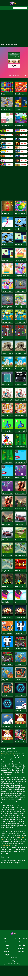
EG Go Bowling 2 (20, 571)
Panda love (18, 633)
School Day (18, 307)
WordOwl (18, 680)
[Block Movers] (21, 122)
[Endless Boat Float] (20, 459)
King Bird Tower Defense (9, 571)
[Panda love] (20, 630)
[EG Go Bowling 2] (20, 568)
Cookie (21, 942)
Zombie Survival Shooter (9, 509)
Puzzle (7, 945)
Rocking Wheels (7, 617)
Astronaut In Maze (21, 478)
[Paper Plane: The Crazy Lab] (7, 630)
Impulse (17, 229)
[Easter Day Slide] (7, 366)
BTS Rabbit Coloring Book (10, 446)
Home (2, 45)
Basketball (9, 156)
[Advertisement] (14, 25)
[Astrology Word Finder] (20, 288)
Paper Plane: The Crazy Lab (10, 633)
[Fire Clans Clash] (7, 428)
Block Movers (19, 125)
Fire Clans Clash (7, 431)
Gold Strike (18, 109)
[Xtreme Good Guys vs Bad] (20, 506)
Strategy (23, 164)
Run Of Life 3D (6, 229)
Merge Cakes (19, 260)
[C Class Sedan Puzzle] (20, 522)
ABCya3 (7, 954)
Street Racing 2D (20, 384)
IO (21, 147)
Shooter (8, 143)
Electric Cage (6, 384)
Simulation (24, 160)
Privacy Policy (21, 945)
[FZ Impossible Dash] (20, 444)
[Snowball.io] (7, 599)
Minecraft (23, 135)
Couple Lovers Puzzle (8, 400)
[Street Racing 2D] (20, 382)
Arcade (23, 130)
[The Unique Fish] (7, 320)
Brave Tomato (19, 94)
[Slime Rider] (20, 242)
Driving (8, 139)
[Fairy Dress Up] (7, 413)
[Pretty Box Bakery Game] (20, 273)
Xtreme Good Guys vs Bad (10, 524)
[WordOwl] (20, 677)
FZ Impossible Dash (21, 446)
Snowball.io (5, 602)
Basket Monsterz (20, 648)
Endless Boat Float (21, 462)
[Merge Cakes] (20, 257)
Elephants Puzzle (7, 353)
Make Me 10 (5, 125)
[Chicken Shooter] (20, 537)
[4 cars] (7, 335)
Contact (21, 951)
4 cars (4, 338)
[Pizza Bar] (20, 724)
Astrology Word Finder (9, 307)
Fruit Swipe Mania (20, 213)
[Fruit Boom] (7, 211)
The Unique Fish (7, 322)
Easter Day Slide (7, 369)
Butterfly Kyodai (6, 109)
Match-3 (8, 164)
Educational (9, 135)
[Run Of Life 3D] (7, 226)
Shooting (23, 143)
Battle (22, 151)
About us (21, 948)
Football (23, 156)
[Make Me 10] (7, 122)
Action (22, 139)
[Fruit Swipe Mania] (20, 211)
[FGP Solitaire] (20, 708)
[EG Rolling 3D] (7, 584)
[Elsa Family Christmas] (20, 739)
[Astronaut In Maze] (20, 475)
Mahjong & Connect (8, 160)
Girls (7, 948)
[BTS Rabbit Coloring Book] (7, 444)
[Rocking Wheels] (7, 615)
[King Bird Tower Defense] (20, 553)
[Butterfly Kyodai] (7, 107)
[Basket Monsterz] (20, 646)
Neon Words (19, 695)
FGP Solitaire (19, 711)
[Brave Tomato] (21, 91)
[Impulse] (20, 226)
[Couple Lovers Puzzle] (7, 397)
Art (7, 151)
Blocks (3, 94)
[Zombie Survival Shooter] (20, 490)
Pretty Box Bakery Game (9, 291)
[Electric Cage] (7, 382)
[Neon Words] (20, 693)
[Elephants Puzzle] (7, 351)
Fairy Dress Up (6, 415)
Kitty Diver (18, 664)
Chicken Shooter (20, 540)
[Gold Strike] (21, 107)
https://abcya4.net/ (7, 754)
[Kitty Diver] (20, 661)
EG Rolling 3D (6, 586)
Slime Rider (18, 244)
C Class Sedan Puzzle (8, 540)
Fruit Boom (5, 213)
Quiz (7, 130)
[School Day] (20, 304)
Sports (8, 147)
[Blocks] (7, 91)
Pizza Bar (18, 726)
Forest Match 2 (6, 845)
